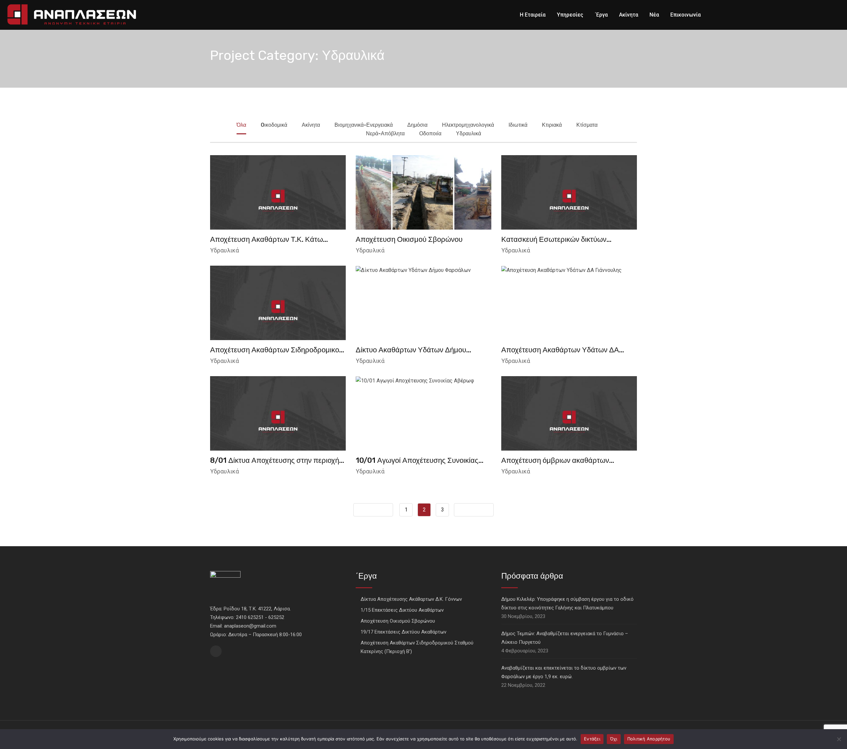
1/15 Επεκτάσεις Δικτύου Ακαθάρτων (402, 610)
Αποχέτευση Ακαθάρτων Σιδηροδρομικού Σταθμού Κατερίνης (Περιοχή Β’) (417, 647)
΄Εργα (601, 15)
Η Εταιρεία (533, 15)
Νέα (654, 15)
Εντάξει (592, 738)
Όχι (613, 738)
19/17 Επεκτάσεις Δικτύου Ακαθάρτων (403, 632)
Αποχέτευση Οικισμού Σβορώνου (409, 239)
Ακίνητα (628, 15)
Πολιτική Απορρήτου (649, 738)
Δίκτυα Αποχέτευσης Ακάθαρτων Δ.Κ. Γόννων (411, 599)
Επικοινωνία (685, 15)
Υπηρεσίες (570, 15)
